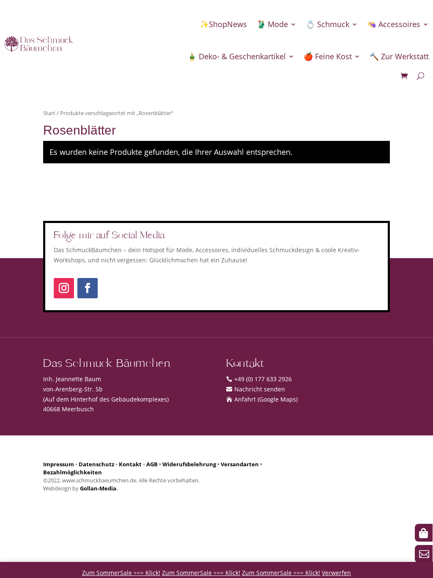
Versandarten (240, 464)
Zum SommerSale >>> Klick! (121, 573)
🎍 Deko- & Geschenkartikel (236, 56)
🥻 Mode (272, 24)
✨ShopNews (223, 24)
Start (49, 113)
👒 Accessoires (393, 24)
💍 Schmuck (327, 24)
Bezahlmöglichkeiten (72, 472)
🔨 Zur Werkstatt (399, 56)
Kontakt (130, 464)
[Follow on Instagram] (64, 288)
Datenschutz (96, 464)
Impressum (58, 464)
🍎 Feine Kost (328, 56)
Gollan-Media (98, 488)
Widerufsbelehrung (189, 464)
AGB (152, 464)
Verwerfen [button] (336, 573)
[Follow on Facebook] (87, 288)
